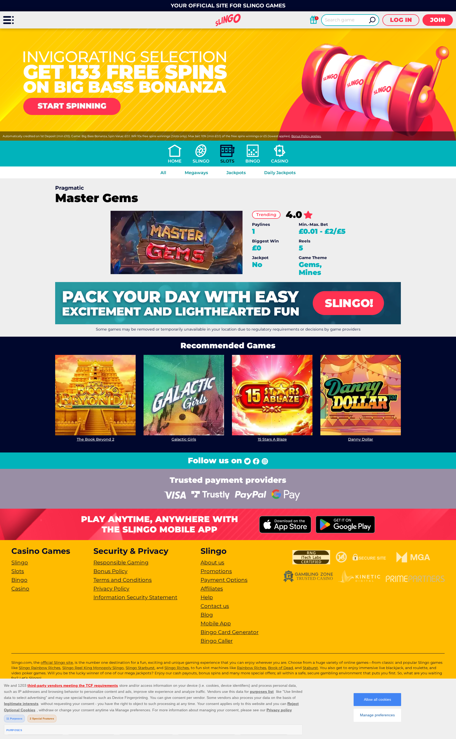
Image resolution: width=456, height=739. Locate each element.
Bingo (252, 161)
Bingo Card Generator (230, 632)
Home (175, 161)
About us (212, 562)
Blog (207, 615)
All (163, 172)
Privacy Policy (111, 588)
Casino (279, 161)
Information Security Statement (135, 597)
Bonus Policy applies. (306, 136)
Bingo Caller (217, 641)
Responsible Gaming (121, 562)
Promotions (216, 571)
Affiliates (212, 588)
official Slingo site (57, 662)
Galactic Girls (184, 439)
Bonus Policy (110, 571)
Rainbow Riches (251, 668)
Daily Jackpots (280, 172)
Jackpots (236, 172)
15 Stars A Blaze (272, 439)
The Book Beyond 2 (95, 439)
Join (437, 19)
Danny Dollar (360, 439)
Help (207, 597)
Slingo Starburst (140, 668)
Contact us (215, 606)
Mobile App (216, 623)
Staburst (310, 668)
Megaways (196, 172)
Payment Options (224, 580)
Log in (401, 19)
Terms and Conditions (122, 580)
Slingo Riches (176, 668)
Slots (227, 161)
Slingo (201, 161)
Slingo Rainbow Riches (39, 668)
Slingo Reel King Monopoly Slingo (93, 668)
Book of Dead (280, 668)
